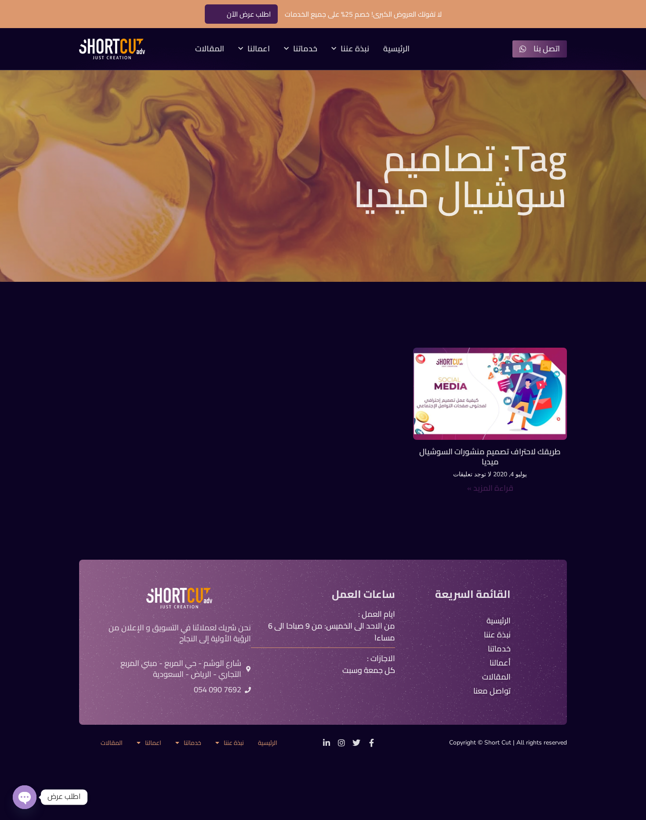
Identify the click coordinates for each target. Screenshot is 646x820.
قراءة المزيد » (490, 488)
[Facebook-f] (371, 743)
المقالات (209, 49)
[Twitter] (356, 743)
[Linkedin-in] (326, 743)
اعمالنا (258, 49)
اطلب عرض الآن (249, 14)
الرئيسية (396, 49)
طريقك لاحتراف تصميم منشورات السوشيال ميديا (490, 456)
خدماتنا (305, 49)
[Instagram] (341, 743)
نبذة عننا (355, 49)
